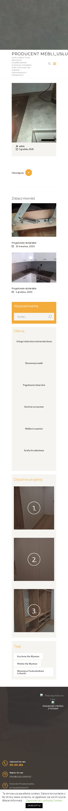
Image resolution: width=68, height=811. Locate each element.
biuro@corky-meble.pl (20, 776)
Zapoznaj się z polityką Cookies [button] (44, 800)
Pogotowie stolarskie (24, 243)
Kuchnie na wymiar (34, 406)
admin (21, 146)
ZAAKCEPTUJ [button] (34, 805)
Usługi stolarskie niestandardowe (34, 341)
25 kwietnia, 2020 (25, 246)
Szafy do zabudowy (34, 450)
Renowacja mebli (34, 363)
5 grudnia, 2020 (26, 149)
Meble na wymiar (34, 428)
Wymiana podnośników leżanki (30, 672)
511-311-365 (16, 764)
